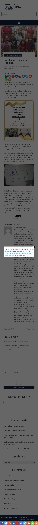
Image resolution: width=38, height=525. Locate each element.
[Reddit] (21, 523)
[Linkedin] (13, 523)
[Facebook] (2, 523)
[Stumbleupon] (29, 523)
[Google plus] (10, 523)
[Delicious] (25, 523)
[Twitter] (6, 523)
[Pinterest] (17, 523)
